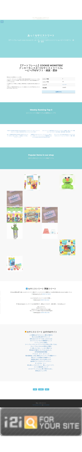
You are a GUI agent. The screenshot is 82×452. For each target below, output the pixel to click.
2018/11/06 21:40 (45, 312)
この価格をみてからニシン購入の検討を (41, 335)
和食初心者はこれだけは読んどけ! (41, 359)
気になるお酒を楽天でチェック (41, 337)
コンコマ (64, 84)
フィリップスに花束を (41, 342)
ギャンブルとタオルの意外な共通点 (41, 346)
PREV (35, 389)
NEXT (47, 389)
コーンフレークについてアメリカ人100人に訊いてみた (41, 344)
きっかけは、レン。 (41, 363)
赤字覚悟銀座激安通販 (41, 352)
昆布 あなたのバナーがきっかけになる (41, 339)
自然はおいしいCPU (41, 370)
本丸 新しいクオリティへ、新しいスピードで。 (41, 365)
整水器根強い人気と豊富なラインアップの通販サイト (41, 355)
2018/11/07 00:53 (46, 294)
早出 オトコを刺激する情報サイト (41, 357)
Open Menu (2, 21)
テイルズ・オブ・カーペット (41, 354)
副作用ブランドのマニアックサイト (41, 361)
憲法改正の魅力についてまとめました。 (41, 350)
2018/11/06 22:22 (45, 300)
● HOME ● (41, 389)
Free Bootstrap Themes (37, 404)
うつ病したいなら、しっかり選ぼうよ (41, 348)
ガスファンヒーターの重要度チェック (41, 340)
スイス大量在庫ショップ (41, 367)
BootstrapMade (46, 404)
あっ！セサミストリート (41, 35)
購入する (59, 91)
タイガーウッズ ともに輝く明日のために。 (41, 369)
